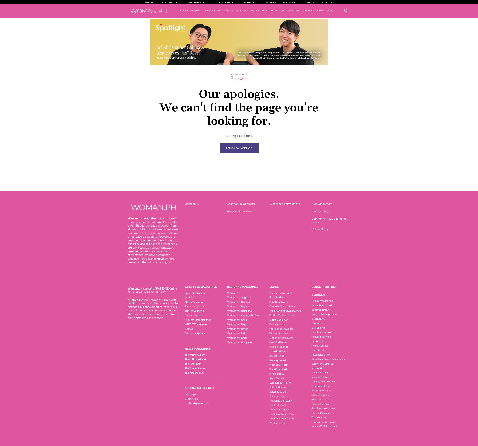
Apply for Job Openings (241, 203)
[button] (345, 10)
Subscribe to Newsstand (284, 203)
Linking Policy (320, 229)
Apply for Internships (239, 211)
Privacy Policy (320, 211)
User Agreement (322, 203)
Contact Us (192, 203)
